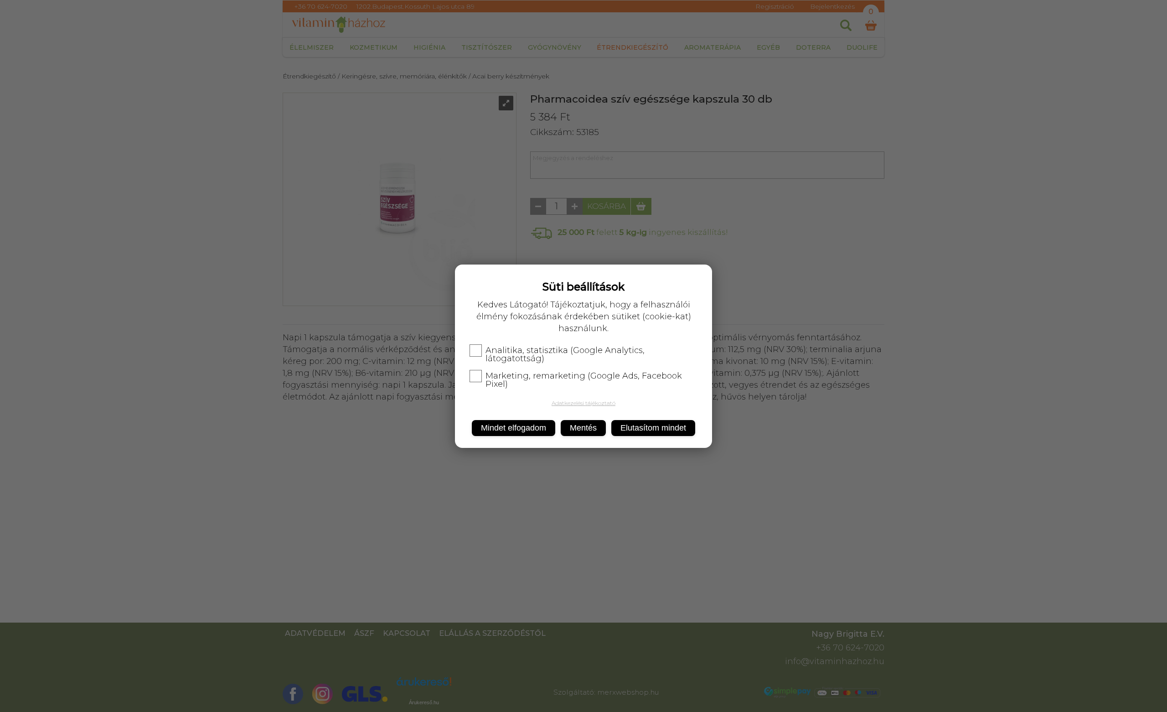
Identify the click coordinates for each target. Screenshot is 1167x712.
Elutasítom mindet (653, 427)
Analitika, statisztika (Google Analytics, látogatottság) (565, 354)
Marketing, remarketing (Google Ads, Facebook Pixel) (583, 380)
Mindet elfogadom (513, 427)
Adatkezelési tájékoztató (583, 403)
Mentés (583, 427)
